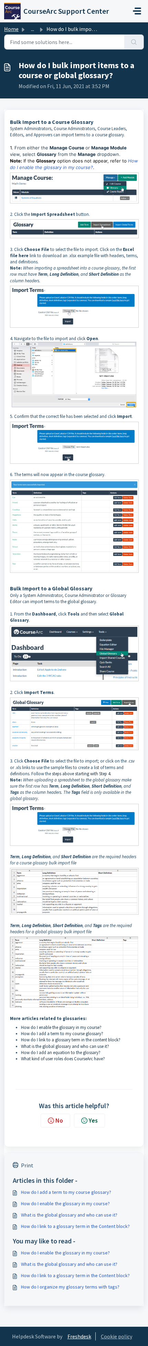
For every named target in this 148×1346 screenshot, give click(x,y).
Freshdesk (79, 1336)
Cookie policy (116, 1336)
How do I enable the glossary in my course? (61, 1027)
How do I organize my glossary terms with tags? (70, 1287)
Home (11, 28)
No (59, 1120)
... (32, 28)
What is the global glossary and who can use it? (65, 1046)
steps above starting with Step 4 (81, 774)
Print (27, 1165)
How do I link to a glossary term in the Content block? (75, 1226)
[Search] (134, 42)
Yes (93, 1120)
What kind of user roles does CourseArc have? (63, 1059)
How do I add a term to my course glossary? (62, 1034)
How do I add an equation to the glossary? (61, 1052)
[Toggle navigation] (137, 11)
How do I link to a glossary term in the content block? (70, 1040)
